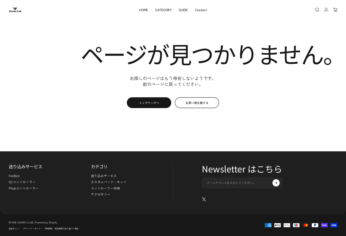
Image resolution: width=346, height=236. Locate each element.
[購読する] (276, 182)
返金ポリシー (15, 228)
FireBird (14, 176)
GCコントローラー (22, 182)
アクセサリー (100, 194)
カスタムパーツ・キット (109, 182)
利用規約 (49, 228)
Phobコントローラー (24, 188)
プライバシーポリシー (33, 228)
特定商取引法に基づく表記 (67, 228)
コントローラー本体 (105, 188)
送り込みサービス (104, 176)
